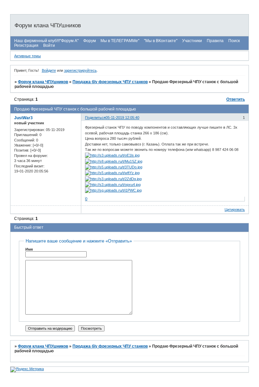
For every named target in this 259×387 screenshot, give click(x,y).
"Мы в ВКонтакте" (160, 40)
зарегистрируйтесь (80, 70)
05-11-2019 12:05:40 (122, 118)
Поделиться (95, 118)
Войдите (49, 70)
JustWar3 (23, 118)
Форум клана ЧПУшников (43, 81)
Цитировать (235, 209)
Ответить (235, 99)
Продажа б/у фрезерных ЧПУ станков (110, 81)
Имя (29, 249)
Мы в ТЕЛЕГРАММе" (119, 40)
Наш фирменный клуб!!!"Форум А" (46, 40)
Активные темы (27, 56)
